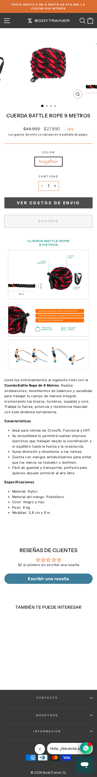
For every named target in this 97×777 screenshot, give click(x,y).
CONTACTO (47, 697)
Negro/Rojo (48, 161)
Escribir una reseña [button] (48, 578)
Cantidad (49, 176)
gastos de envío (25, 134)
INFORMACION (47, 731)
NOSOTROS (47, 715)
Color (48, 152)
